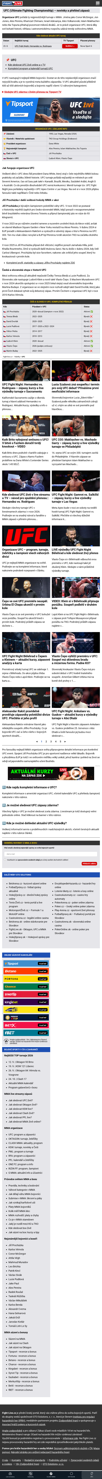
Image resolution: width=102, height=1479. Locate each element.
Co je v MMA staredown (21, 1219)
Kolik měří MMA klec (19, 1211)
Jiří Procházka (15, 1245)
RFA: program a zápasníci (21, 1155)
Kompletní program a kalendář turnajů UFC (30, 68)
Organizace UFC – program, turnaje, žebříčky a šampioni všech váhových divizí (25, 553)
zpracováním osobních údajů (29, 860)
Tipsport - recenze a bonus (22, 1351)
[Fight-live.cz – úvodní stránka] (12, 3)
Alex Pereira (14, 1287)
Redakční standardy (34, 1460)
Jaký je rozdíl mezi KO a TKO (23, 1223)
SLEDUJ (69, 46)
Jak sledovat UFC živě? (20, 1100)
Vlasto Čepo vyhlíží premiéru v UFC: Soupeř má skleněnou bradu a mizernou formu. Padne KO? (75, 660)
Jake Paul (13, 1283)
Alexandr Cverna (17, 1309)
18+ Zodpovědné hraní (27, 1464)
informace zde (70, 1438)
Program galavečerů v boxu (22, 1087)
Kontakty (16, 1460)
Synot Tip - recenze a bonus (23, 1373)
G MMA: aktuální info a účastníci (25, 1172)
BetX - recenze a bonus (20, 1385)
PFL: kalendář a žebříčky (21, 1160)
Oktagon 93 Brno (24, 1062)
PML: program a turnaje (20, 1151)
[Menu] (98, 3)
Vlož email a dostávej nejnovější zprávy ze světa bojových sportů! (29, 848)
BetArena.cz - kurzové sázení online (27, 883)
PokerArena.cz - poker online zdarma (74, 902)
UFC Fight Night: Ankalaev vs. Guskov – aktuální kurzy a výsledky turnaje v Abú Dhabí (74, 715)
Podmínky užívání (58, 1460)
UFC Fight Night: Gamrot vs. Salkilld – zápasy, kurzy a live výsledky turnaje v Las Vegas (75, 498)
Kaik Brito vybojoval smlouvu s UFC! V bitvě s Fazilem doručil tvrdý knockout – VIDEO (25, 443)
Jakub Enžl (14, 1317)
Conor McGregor (17, 1253)
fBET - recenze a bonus (20, 1390)
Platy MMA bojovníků (19, 1206)
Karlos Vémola (16, 1249)
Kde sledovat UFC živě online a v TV (26, 64)
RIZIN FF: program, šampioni (23, 1168)
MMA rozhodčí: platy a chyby (23, 1215)
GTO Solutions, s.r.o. (53, 1464)
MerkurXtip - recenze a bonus (23, 1381)
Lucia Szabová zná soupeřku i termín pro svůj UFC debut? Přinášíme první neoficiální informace (75, 388)
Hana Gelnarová (17, 1313)
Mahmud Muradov (18, 1262)
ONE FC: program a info (20, 1164)
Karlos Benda (15, 1304)
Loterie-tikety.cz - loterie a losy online (74, 891)
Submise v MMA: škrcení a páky (25, 1198)
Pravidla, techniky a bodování (23, 1185)
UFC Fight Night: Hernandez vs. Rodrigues (33, 46)
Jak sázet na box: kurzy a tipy (23, 1232)
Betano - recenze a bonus (21, 1360)
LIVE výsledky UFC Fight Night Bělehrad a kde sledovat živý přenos (75, 551)
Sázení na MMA (16, 1338)
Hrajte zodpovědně (12, 1430)
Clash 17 (21, 1079)
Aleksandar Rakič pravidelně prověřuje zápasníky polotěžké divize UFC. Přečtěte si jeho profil (26, 715)
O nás (5, 1460)
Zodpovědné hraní (68, 1420)
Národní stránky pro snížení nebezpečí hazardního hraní (40, 1452)
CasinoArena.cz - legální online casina (29, 918)
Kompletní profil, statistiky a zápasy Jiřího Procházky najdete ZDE (40, 262)
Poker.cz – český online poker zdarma (75, 906)
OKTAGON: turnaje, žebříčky (23, 1138)
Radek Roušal (15, 1292)
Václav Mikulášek (17, 1300)
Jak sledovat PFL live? (20, 1117)
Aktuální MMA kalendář (20, 1083)
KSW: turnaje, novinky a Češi (23, 1147)
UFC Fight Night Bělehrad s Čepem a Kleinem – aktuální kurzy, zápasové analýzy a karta (26, 660)
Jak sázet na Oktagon (19, 1347)
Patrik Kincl (14, 1270)
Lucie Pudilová (16, 1279)
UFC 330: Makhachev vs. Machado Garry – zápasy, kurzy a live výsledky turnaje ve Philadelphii (75, 443)
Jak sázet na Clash (18, 1343)
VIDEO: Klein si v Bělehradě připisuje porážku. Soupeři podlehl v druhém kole (75, 605)
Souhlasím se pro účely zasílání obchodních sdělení (37, 860)
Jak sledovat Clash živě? (21, 1113)
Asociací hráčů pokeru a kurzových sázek (23, 1424)
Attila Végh (14, 1258)
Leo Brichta (14, 1266)
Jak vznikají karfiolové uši (21, 1202)
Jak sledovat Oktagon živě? (22, 1104)
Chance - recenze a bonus (22, 1364)
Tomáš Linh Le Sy (17, 1326)
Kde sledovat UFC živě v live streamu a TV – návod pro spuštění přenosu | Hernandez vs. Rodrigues (26, 498)
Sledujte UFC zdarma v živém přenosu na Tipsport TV (32, 91)
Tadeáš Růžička (16, 1296)
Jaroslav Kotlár (16, 1321)
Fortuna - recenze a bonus (22, 1355)
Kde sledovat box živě (19, 1228)
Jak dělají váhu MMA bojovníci (24, 1194)
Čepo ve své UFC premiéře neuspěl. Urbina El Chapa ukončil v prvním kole (25, 605)
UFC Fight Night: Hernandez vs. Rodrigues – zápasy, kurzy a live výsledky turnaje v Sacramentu (23, 388)
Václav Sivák (15, 1275)
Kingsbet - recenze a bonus (22, 1368)
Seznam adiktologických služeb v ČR (73, 1448)
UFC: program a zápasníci (21, 1134)
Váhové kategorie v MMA (21, 1189)
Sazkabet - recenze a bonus (23, 1377)
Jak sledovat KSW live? (20, 1108)
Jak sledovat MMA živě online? (24, 1121)
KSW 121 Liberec (25, 1066)
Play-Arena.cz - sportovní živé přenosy (75, 910)
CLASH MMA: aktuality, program (25, 1143)
